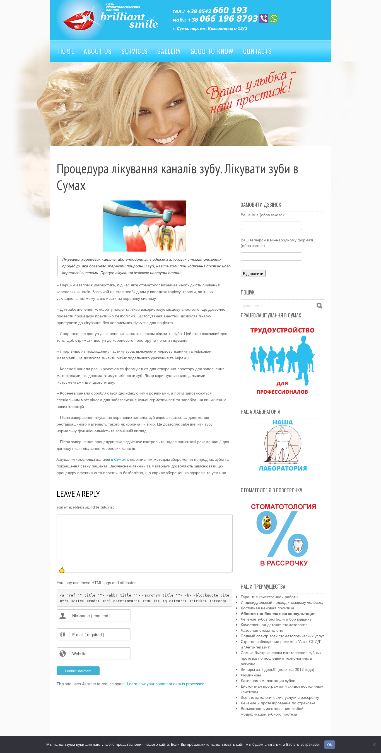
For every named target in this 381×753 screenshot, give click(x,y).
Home (66, 51)
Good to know (212, 51)
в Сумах (118, 459)
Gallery (169, 51)
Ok (329, 744)
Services (134, 51)
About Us (98, 51)
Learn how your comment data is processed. (166, 684)
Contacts (257, 51)
